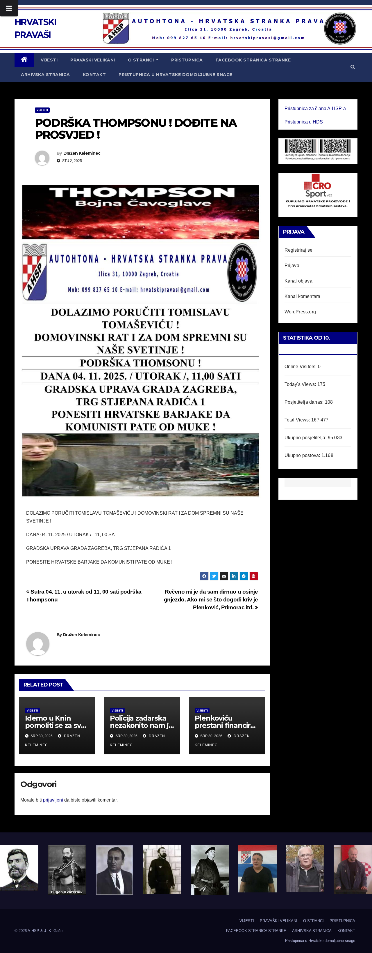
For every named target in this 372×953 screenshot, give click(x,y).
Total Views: (298, 419)
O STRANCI (141, 60)
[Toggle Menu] (9, 8)
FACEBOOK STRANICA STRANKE (253, 60)
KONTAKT (94, 74)
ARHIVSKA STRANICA (45, 74)
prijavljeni (53, 799)
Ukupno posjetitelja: (306, 437)
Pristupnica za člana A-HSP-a (315, 108)
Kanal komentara (303, 296)
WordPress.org (300, 311)
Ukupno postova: (303, 455)
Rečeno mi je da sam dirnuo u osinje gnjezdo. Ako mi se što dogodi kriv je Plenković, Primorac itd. (211, 599)
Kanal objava (298, 280)
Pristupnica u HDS (304, 121)
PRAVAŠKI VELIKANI (92, 60)
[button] (352, 67)
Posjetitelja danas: (305, 402)
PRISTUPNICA (187, 60)
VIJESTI (49, 60)
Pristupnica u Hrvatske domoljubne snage (176, 74)
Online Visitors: (301, 366)
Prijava (292, 265)
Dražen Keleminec (82, 153)
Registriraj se (299, 250)
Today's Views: (301, 384)
